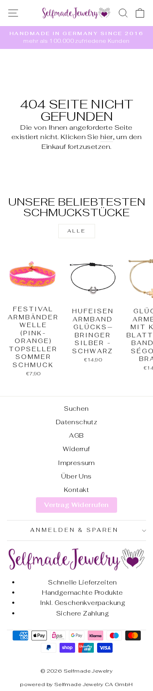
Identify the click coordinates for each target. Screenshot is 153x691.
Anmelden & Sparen (74, 530)
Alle (76, 231)
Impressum (76, 463)
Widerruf (76, 449)
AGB (76, 435)
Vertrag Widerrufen (76, 505)
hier (106, 136)
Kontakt (76, 490)
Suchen (76, 408)
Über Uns (76, 476)
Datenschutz (77, 422)
